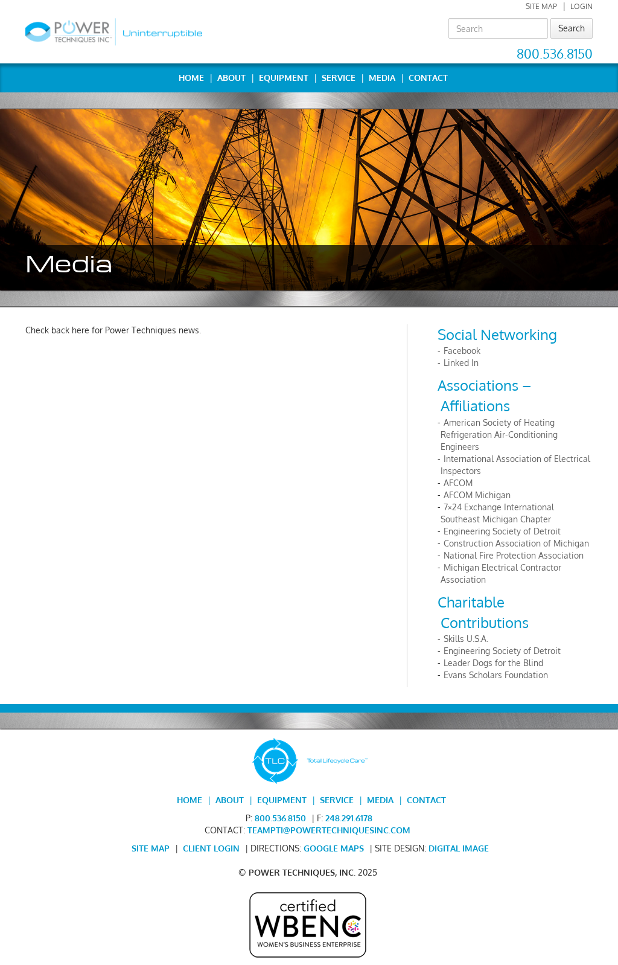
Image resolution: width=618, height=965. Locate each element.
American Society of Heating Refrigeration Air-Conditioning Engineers (499, 434)
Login (581, 6)
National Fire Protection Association (514, 555)
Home (191, 77)
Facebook (462, 350)
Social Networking (497, 334)
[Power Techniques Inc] (113, 31)
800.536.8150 (555, 53)
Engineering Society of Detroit (502, 531)
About (231, 77)
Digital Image (458, 848)
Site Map (541, 6)
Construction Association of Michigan (516, 543)
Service (338, 77)
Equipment (283, 77)
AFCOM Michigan (477, 495)
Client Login (211, 848)
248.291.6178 (348, 818)
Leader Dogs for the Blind (493, 663)
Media (382, 77)
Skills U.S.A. (466, 638)
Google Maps (334, 848)
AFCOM (458, 483)
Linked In (461, 362)
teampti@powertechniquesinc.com (328, 830)
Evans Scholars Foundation (496, 675)
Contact (428, 77)
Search (571, 28)
